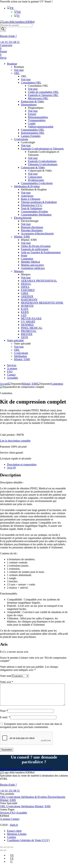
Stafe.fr (14, 824)
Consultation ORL (31, 82)
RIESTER (26, 334)
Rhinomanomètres (38, 117)
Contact (11, 374)
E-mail (5, 717)
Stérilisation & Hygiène (27, 186)
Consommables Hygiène (34, 211)
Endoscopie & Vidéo (32, 101)
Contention (27, 258)
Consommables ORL (32, 129)
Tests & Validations (31, 208)
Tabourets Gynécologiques (42, 164)
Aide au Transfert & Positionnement (41, 252)
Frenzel (32, 114)
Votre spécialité (15, 340)
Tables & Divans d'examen (36, 246)
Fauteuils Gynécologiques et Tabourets (42, 148)
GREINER (27, 296)
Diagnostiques (29, 104)
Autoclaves (27, 195)
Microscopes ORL (38, 98)
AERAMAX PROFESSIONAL (39, 280)
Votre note (5, 675)
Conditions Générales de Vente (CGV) (28, 840)
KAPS (24, 308)
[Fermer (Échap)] (1, 847)
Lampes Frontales (30, 136)
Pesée (24, 255)
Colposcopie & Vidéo (33, 167)
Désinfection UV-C (31, 205)
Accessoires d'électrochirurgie (37, 233)
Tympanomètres (37, 120)
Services (11, 365)
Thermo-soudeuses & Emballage (39, 202)
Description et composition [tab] (21, 464)
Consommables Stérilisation (36, 214)
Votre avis (6, 681)
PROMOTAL (28, 330)
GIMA (24, 293)
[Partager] (4, 847)
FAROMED (28, 290)
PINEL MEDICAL (31, 327)
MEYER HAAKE (31, 318)
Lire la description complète (15, 440)
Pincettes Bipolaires (32, 230)
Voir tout (19, 69)
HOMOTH (27, 305)
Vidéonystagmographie (40, 126)
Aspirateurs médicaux (33, 268)
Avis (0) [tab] (11, 467)
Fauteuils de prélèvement (34, 249)
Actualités (12, 377)
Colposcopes (35, 176)
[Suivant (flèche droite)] (4, 850)
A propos (12, 368)
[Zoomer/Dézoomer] (11, 847)
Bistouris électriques (32, 227)
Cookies (11, 837)
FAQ (10, 371)
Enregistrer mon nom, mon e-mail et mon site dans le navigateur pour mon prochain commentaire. (31, 725)
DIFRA (25, 286)
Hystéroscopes (36, 180)
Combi (31, 123)
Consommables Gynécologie (37, 183)
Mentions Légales (17, 833)
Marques (19, 271)
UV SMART (28, 321)
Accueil (4, 383)
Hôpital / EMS (22, 359)
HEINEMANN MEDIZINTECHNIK (42, 302)
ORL (17, 73)
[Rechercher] (3, 29)
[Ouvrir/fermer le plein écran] (8, 847)
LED (24, 315)
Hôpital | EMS (22, 236)
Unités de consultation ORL (43, 91)
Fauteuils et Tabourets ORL (43, 95)
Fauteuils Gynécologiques (42, 161)
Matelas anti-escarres (32, 264)
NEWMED (27, 324)
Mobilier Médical (30, 261)
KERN (25, 312)
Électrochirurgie (23, 217)
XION (24, 337)
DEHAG (26, 283)
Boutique (12, 63)
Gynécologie (21, 139)
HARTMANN (29, 299)
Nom (4, 710)
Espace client (14, 830)
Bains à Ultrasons (30, 198)
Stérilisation (20, 356)
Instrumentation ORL (32, 132)
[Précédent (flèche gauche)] (1, 850)
